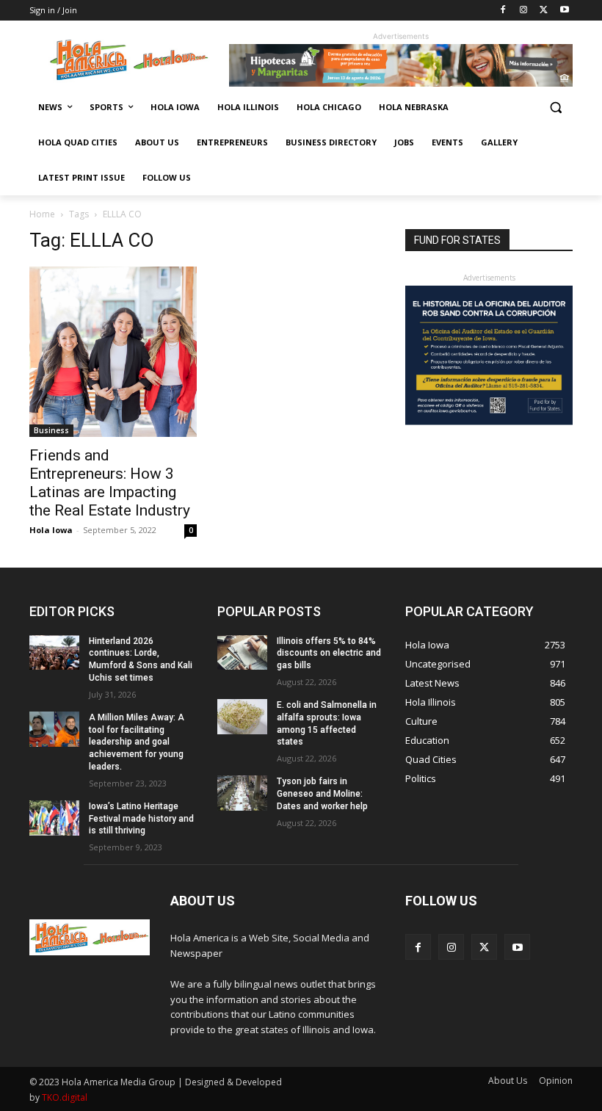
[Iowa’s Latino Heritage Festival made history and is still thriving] (54, 818)
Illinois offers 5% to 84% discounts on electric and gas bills (329, 653)
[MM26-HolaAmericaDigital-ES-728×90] (401, 82)
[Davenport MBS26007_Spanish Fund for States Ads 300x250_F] (489, 421)
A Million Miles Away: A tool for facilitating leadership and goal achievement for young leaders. (136, 742)
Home (42, 214)
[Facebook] (503, 10)
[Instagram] (523, 10)
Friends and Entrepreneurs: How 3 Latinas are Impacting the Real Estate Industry (109, 482)
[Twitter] (543, 10)
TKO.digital (64, 1097)
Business (51, 430)
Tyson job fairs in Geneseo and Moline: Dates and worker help (322, 793)
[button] (555, 107)
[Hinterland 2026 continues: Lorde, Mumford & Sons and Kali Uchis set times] (54, 652)
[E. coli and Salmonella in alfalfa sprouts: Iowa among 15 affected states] (242, 716)
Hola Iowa (51, 529)
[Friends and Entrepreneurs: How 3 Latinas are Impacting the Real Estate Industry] (113, 352)
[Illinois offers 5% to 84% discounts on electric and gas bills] (242, 652)
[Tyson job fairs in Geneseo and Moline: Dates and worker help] (242, 793)
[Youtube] (564, 10)
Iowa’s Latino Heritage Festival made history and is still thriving (141, 818)
